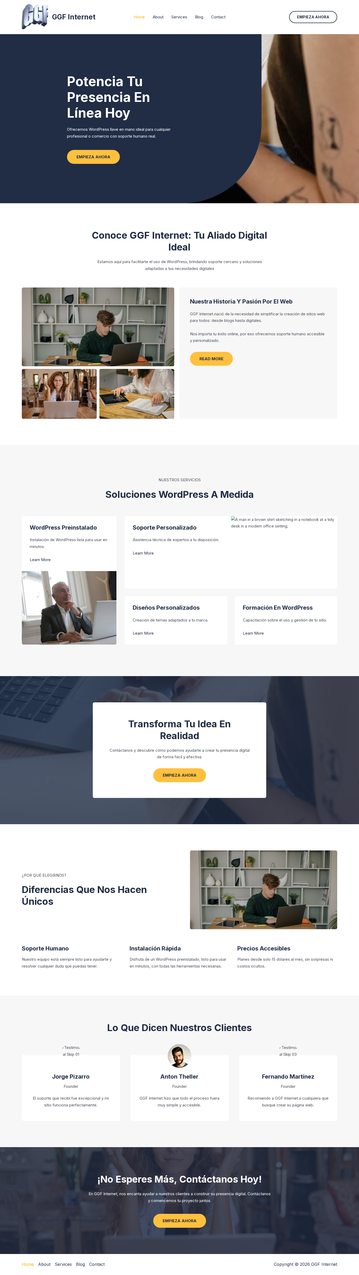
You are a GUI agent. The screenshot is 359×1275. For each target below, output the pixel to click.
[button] (313, 17)
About (158, 16)
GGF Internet (73, 17)
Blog (199, 16)
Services (179, 16)
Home (139, 16)
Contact (218, 16)
